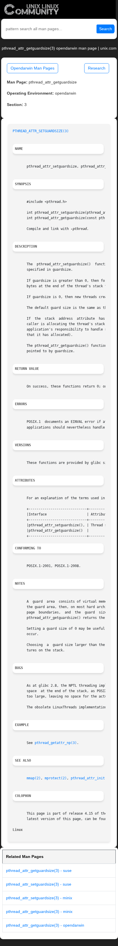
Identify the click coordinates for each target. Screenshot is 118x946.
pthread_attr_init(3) (91, 778)
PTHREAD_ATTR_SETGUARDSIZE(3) (41, 131)
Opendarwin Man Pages (32, 68)
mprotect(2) (56, 778)
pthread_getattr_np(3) (56, 743)
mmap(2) (34, 778)
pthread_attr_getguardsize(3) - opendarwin (45, 925)
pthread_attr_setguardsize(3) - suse (38, 884)
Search (105, 28)
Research (96, 68)
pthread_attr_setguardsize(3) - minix (39, 898)
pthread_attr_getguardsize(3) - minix (39, 911)
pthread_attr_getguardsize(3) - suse (39, 870)
